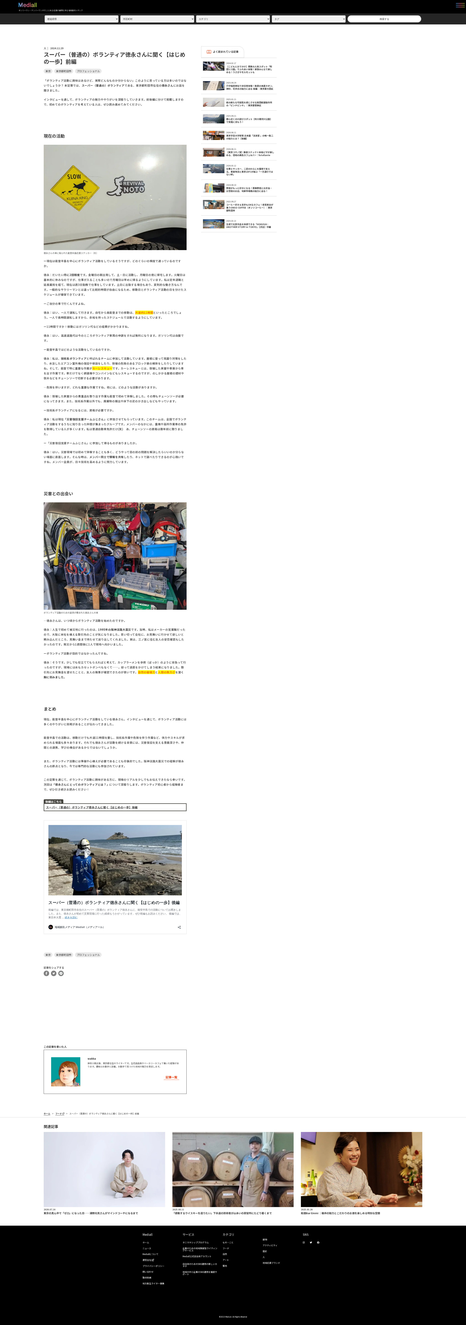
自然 (225, 1254)
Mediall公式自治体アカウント (197, 1256)
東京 (48, 71)
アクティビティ (270, 1245)
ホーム (47, 1113)
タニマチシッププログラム (196, 1242)
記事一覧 (171, 1077)
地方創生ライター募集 (153, 1283)
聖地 (225, 1265)
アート (226, 1259)
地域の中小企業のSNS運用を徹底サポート (200, 1273)
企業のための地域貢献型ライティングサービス (200, 1249)
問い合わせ (148, 1271)
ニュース (147, 1248)
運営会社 (147, 1259)
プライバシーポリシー (153, 1265)
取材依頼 (147, 1277)
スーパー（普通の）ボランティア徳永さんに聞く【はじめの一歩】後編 (92, 807)
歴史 (265, 1251)
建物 (265, 1239)
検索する (384, 19)
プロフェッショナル (88, 71)
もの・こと (228, 1242)
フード (58, 1113)
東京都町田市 (63, 71)
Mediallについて (150, 1254)
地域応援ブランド (271, 1262)
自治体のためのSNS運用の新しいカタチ (200, 1265)
